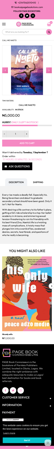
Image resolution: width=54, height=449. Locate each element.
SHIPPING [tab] (38, 182)
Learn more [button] (9, 433)
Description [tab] (16, 182)
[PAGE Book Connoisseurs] (27, 24)
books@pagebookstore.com (28, 7)
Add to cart (27, 143)
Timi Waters (8, 100)
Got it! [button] (27, 440)
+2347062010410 (27, 2)
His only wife (7, 334)
